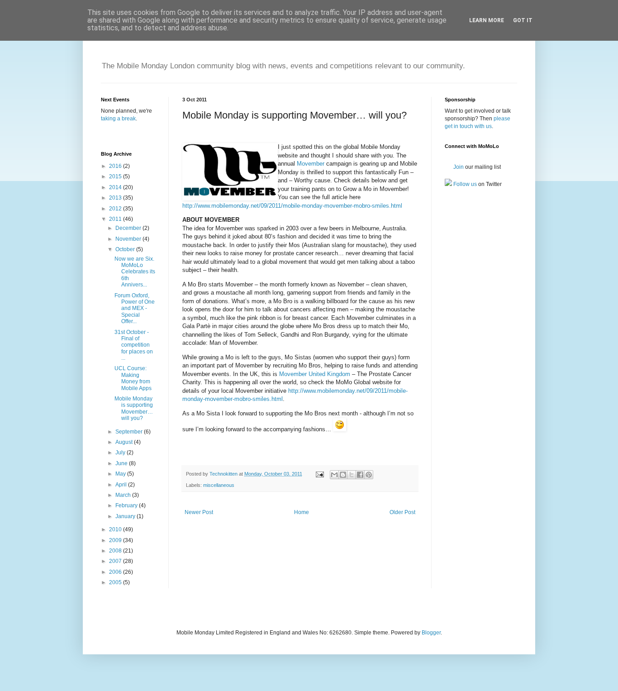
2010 (116, 529)
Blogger (431, 632)
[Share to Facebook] (360, 474)
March (123, 495)
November (129, 239)
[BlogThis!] (342, 474)
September (129, 432)
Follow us (464, 184)
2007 (116, 561)
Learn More (486, 20)
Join (458, 167)
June (122, 463)
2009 (116, 540)
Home (301, 512)
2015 (116, 176)
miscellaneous (218, 485)
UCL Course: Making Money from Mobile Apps (133, 378)
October (125, 249)
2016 (116, 166)
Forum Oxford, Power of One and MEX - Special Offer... (134, 308)
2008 (116, 551)
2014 (116, 187)
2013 (116, 198)
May (121, 474)
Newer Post (199, 512)
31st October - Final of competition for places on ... (133, 345)
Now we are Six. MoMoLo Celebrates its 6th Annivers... (134, 272)
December (129, 228)
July (121, 452)
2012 (116, 208)
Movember (310, 163)
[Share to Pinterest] (368, 474)
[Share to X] (351, 474)
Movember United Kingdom (314, 374)
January (126, 516)
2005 (116, 582)
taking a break (118, 118)
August (124, 442)
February (127, 505)
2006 (116, 572)
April (121, 484)
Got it (522, 20)
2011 (116, 219)
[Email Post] (319, 474)
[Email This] (334, 474)
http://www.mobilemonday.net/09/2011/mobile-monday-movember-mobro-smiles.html (292, 205)
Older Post (402, 512)
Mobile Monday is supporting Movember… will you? (133, 408)
